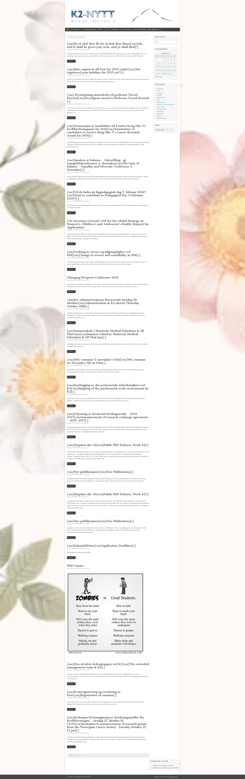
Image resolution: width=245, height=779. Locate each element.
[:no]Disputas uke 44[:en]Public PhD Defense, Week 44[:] (108, 445)
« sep (156, 76)
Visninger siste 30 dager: (160, 765)
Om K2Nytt (115, 29)
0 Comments (86, 49)
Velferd (159, 116)
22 (165, 70)
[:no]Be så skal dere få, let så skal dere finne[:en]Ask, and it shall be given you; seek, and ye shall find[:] (105, 45)
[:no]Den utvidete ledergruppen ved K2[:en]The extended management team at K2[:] (108, 665)
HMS (100, 29)
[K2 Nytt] (122, 12)
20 (159, 70)
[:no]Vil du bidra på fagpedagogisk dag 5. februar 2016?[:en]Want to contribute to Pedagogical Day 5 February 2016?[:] (106, 195)
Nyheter (159, 95)
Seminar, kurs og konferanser (166, 104)
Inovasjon (160, 93)
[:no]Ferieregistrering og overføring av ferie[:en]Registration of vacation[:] (94, 693)
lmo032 (70, 697)
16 (168, 66)
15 (165, 66)
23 (168, 70)
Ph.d (158, 100)
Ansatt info (76, 29)
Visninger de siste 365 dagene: (162, 768)
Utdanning (160, 111)
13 (159, 66)
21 (162, 70)
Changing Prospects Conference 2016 (93, 277)
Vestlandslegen (161, 118)
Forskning (160, 88)
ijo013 (70, 447)
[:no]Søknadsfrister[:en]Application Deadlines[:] (101, 545)
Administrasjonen (90, 29)
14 (162, 66)
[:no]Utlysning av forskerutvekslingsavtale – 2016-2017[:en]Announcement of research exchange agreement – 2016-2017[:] (107, 417)
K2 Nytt (78, 777)
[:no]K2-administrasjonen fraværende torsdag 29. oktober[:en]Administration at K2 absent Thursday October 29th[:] (103, 303)
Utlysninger (160, 113)
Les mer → (71, 61)
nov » (161, 76)
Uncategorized (161, 109)
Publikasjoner (161, 102)
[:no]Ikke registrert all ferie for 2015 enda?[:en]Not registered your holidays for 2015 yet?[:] (103, 71)
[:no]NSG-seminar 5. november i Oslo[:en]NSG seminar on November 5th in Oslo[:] (106, 361)
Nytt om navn (161, 97)
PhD (107, 29)
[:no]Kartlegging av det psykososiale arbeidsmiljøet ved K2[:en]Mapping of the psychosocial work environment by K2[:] (108, 388)
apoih (69, 394)
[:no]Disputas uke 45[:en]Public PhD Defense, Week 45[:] (108, 494)
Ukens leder (160, 107)
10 (171, 63)
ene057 (70, 49)
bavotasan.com (174, 777)
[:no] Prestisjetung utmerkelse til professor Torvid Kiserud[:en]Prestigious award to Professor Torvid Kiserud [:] (108, 98)
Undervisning (126, 29)
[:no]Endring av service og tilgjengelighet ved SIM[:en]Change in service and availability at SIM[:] (103, 253)
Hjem (68, 29)
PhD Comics (75, 565)
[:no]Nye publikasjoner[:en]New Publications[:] (100, 472)
